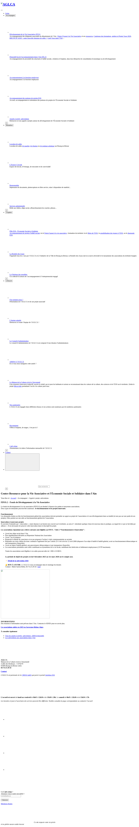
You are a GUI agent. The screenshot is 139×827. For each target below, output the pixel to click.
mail (39, 567)
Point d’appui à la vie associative (55, 233)
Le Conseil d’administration (19, 341)
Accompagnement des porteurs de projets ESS (25, 98)
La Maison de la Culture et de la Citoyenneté (25, 382)
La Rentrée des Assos (17, 254)
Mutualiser (9, 125)
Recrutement (14, 425)
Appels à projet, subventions (19, 119)
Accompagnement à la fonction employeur (24, 77)
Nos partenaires (15, 405)
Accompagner (10, 15)
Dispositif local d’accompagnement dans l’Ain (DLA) (28, 57)
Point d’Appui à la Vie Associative (69, 36)
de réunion (34, 146)
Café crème (13, 446)
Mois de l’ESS (93, 233)
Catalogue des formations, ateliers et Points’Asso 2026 (112, 36)
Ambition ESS (50, 675)
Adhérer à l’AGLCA (17, 362)
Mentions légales (6, 804)
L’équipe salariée (15, 320)
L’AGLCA (9, 281)
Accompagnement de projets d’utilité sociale (25, 233)
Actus (7, 13)
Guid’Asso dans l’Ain (55, 38)
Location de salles (16, 144)
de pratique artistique (47, 146)
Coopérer (9, 212)
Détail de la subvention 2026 (18, 561)
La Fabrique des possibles (18, 274)
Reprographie (14, 185)
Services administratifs (17, 206)
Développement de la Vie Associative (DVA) (25, 34)
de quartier (25, 146)
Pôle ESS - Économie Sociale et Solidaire (24, 231)
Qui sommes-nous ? (16, 300)
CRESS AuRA (26, 675)
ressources (89, 36)
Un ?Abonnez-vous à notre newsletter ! (12, 793)
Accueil (13, 498)
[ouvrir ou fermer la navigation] (2, 10)
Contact (8, 452)
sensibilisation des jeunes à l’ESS (111, 233)
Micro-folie (18, 386)
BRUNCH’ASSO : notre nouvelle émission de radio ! (28, 38)
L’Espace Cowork (16, 165)
